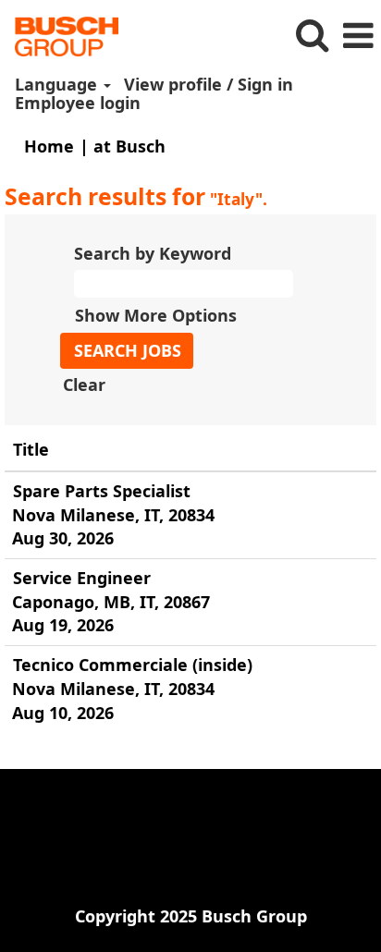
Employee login (78, 102)
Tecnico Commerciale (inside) (132, 664)
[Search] (312, 35)
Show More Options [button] (156, 315)
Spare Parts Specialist (101, 491)
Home (49, 146)
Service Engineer (82, 578)
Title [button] (31, 449)
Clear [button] (84, 384)
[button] (358, 36)
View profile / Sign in (208, 84)
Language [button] (58, 84)
